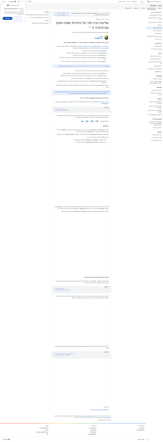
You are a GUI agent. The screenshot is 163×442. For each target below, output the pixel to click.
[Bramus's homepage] (95, 39)
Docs (142, 1)
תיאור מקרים (134, 1)
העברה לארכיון (93, 432)
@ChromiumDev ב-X (44, 428)
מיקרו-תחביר (103, 48)
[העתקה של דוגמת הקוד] (108, 108)
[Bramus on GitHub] (100, 39)
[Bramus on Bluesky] (97, 39)
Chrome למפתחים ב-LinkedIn (42, 432)
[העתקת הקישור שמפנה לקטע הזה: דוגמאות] (101, 126)
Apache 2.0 (69, 416)
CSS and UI (153, 5)
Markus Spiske (99, 409)
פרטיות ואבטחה (128, 8)
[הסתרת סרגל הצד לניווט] (147, 439)
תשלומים (136, 8)
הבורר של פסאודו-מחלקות (94, 46)
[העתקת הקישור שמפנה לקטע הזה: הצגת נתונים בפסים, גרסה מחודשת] (83, 277)
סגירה (17, 18)
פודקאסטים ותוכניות (92, 434)
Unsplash (93, 409)
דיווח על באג (142, 428)
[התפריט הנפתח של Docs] (139, 1)
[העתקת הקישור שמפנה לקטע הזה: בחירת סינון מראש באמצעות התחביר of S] (78, 98)
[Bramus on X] (102, 39)
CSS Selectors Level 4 (102, 102)
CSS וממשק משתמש (151, 8)
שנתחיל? (7, 18)
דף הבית (107, 19)
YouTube (46, 430)
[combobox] (27, 1)
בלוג (128, 1)
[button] (154, 49)
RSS (47, 434)
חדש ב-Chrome (121, 1)
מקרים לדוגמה (93, 430)
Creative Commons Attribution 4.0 (87, 416)
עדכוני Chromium (92, 428)
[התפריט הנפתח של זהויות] (140, 8)
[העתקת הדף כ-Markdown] (90, 27)
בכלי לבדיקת (63, 66)
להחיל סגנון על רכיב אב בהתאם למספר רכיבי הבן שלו (79, 93)
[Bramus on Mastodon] (99, 39)
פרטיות (139, 439)
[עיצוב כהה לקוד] (106, 108)
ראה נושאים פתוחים (140, 430)
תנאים (143, 439)
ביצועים (159, 8)
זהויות (143, 8)
